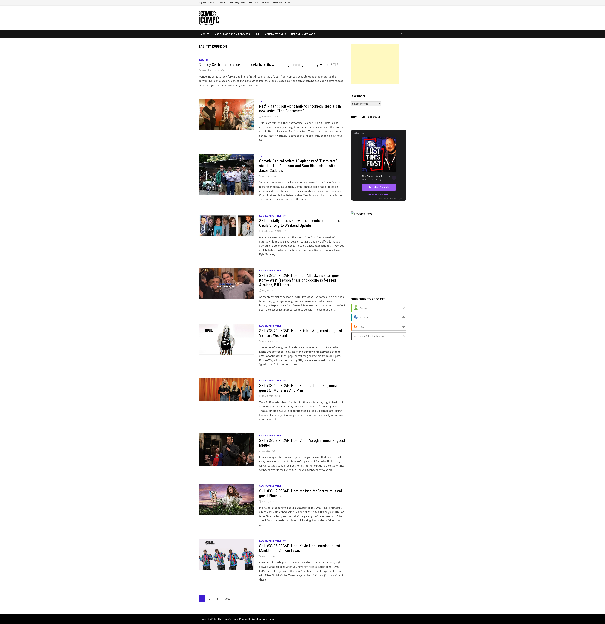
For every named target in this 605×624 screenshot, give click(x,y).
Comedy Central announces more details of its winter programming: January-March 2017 (268, 64)
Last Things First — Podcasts (243, 2)
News (201, 59)
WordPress (258, 619)
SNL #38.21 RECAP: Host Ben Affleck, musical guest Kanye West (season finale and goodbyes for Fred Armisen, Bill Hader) (300, 280)
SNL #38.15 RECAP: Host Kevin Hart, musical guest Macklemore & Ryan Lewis (299, 548)
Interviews (277, 2)
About (223, 2)
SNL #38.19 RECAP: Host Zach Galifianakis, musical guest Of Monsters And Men (300, 388)
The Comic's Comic (228, 619)
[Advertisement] (375, 64)
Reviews (265, 2)
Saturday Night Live (270, 215)
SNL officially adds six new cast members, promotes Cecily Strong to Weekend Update (299, 223)
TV (207, 59)
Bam (271, 619)
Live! (287, 2)
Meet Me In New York (303, 34)
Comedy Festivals (275, 34)
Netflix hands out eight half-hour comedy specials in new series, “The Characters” (300, 108)
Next (227, 598)
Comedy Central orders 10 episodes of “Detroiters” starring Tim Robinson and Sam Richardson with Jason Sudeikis (298, 166)
